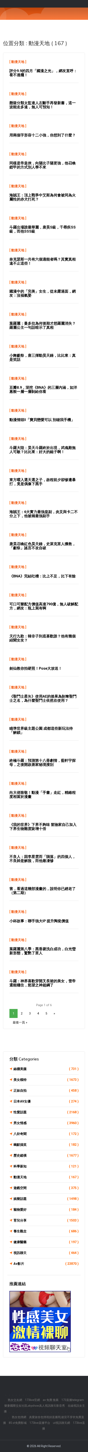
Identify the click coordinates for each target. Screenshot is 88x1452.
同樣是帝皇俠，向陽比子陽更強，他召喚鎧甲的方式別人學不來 (42, 165)
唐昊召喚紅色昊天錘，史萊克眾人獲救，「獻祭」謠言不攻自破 (42, 546)
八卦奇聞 (46, 1134)
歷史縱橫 (46, 1155)
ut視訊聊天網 (61, 1422)
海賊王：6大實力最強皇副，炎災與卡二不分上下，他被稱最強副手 (43, 514)
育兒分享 (46, 1220)
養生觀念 (46, 1231)
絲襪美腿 (46, 1069)
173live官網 (32, 1400)
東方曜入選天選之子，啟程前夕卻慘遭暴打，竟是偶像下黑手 (42, 482)
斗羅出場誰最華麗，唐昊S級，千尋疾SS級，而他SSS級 (42, 229)
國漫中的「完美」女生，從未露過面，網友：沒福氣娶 (42, 293)
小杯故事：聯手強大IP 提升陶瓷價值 (39, 921)
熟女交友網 (15, 1400)
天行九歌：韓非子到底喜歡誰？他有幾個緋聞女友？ (42, 638)
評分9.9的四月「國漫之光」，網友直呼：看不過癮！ (43, 73)
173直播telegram (72, 1400)
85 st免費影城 (18, 1422)
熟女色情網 (19, 1417)
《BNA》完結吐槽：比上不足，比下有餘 (42, 576)
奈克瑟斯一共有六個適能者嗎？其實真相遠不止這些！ (42, 261)
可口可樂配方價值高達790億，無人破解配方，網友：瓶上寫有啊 (43, 606)
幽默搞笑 (46, 1145)
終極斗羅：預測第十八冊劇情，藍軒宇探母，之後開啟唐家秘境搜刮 (42, 762)
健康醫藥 (46, 1242)
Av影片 (46, 1264)
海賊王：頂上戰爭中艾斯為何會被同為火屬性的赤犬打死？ (42, 197)
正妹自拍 (46, 1090)
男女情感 (46, 1123)
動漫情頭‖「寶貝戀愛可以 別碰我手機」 (42, 420)
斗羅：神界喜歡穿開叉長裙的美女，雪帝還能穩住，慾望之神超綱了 (42, 983)
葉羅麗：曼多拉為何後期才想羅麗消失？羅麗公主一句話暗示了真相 (42, 325)
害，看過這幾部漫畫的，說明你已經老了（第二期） (42, 890)
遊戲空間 (46, 1188)
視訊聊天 (46, 1253)
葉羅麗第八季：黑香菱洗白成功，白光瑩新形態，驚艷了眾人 (42, 951)
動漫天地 (17, 62)
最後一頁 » (20, 1022)
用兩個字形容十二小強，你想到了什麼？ (42, 135)
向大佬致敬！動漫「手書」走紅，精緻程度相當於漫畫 (42, 794)
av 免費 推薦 (51, 1400)
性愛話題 (46, 1112)
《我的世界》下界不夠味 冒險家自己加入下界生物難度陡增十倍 (43, 826)
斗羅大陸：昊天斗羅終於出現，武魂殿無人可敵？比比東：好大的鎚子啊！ (42, 449)
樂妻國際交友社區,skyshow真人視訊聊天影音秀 (34, 1405)
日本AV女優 (46, 1101)
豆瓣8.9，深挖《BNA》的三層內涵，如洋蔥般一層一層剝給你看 (43, 389)
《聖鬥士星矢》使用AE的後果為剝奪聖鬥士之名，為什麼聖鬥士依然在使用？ (43, 698)
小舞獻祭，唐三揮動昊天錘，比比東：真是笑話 (42, 357)
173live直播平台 (39, 1422)
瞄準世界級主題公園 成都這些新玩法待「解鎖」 (41, 730)
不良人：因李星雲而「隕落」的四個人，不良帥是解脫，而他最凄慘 (42, 858)
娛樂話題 (46, 1199)
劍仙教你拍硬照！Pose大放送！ (35, 668)
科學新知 (46, 1166)
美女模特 (46, 1080)
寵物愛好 (46, 1209)
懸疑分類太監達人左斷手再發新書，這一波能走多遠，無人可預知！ (42, 105)
